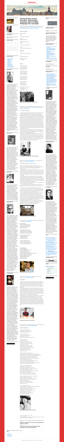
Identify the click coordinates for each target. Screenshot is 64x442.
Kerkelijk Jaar (49, 246)
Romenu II (9, 63)
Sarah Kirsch (55, 251)
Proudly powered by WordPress (27, 440)
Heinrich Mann (51, 243)
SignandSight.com (10, 64)
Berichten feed (9, 434)
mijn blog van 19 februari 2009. (33, 28)
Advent (47, 237)
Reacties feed (9, 435)
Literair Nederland (10, 67)
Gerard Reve (55, 242)
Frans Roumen (49, 242)
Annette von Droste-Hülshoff (51, 238)
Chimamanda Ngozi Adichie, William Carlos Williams (51, 54)
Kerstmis (53, 246)
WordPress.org (9, 436)
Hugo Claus (54, 243)
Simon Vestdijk (53, 252)
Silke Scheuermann (48, 252)
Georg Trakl (9, 60)
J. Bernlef (50, 244)
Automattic (40, 440)
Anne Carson (53, 237)
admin (31, 415)
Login (8, 433)
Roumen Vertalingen (10, 66)
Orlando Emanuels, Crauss (51, 48)
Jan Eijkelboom (54, 244)
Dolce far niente (51, 240)
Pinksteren (47, 249)
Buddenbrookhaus (10, 58)
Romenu (32, 2)
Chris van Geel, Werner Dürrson (51, 58)
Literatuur (25, 416)
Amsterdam (49, 237)
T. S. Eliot (48, 253)
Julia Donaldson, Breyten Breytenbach (50, 52)
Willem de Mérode (51, 254)
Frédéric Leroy (9, 59)
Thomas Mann (9, 65)
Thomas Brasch (25, 417)
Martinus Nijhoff (50, 247)
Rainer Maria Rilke (51, 249)
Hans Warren (9, 61)
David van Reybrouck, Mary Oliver (52, 59)
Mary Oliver (54, 247)
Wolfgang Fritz (30, 417)
